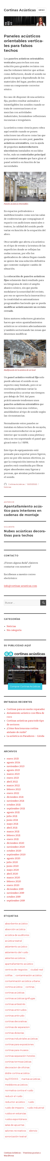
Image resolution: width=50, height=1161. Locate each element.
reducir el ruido (13, 1096)
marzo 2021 (13, 831)
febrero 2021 (13, 835)
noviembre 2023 (15, 766)
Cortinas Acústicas (20, 10)
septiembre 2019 (16, 900)
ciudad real (37, 969)
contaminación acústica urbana (22, 981)
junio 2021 (12, 820)
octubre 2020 (14, 850)
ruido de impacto (14, 1107)
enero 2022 (13, 793)
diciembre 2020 (15, 843)
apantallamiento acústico (19, 964)
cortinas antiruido (14, 1015)
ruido (31, 1102)
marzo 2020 (13, 877)
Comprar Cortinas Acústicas (25, 686)
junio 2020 (13, 866)
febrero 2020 (14, 881)
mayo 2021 (12, 823)
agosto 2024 (13, 762)
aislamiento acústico (16, 946)
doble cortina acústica (17, 1073)
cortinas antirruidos (15, 1010)
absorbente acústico (16, 923)
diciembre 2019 (15, 889)
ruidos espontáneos (16, 1119)
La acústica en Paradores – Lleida (25, 736)
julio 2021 (12, 816)
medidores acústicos (16, 1084)
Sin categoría (14, 630)
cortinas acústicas (14, 992)
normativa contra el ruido (19, 1090)
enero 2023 (13, 777)
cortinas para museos (16, 1050)
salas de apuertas (14, 1125)
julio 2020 (12, 862)
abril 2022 (12, 781)
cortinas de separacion (17, 1027)
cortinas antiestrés (15, 1004)
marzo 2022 (13, 785)
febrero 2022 (14, 789)
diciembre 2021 (15, 797)
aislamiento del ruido (16, 952)
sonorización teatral (16, 1136)
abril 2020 (12, 873)
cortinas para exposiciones (19, 1044)
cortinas (30, 987)
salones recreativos (15, 1130)
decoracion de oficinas (17, 1067)
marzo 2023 (13, 774)
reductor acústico (15, 1102)
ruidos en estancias (15, 1113)
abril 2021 (12, 827)
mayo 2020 (13, 869)
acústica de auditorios (17, 935)
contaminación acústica (29, 975)
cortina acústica (13, 987)
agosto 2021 (13, 812)
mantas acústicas (30, 1079)
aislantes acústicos (15, 958)
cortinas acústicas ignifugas (20, 998)
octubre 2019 (14, 896)
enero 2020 (13, 885)
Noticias (7, 487)
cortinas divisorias (14, 1033)
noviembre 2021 (15, 800)
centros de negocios (16, 969)
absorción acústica (15, 929)
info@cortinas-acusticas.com (20, 585)
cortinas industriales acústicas (21, 1038)
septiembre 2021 (16, 808)
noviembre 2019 (15, 893)
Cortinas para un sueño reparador (26, 709)
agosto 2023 (13, 770)
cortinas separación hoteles (20, 1056)
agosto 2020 (13, 858)
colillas (8, 975)
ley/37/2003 (11, 1079)
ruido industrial (35, 1107)
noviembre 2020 (16, 846)
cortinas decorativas (16, 1021)
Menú (42, 10)
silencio (33, 1130)
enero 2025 (13, 758)
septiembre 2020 (16, 854)
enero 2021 (13, 839)
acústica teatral (13, 941)
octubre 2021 (14, 804)
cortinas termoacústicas (18, 1061)
